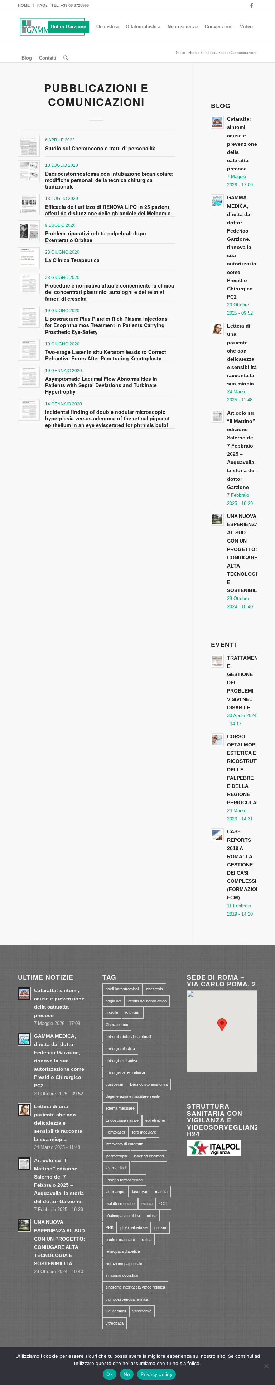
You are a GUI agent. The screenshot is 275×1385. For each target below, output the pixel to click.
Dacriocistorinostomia (149, 1084)
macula (161, 1192)
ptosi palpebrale (134, 1227)
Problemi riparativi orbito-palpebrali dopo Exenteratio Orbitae (95, 236)
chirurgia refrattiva (121, 1061)
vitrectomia (141, 1311)
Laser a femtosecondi (124, 1180)
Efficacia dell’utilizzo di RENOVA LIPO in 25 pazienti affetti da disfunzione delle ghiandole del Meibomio (108, 210)
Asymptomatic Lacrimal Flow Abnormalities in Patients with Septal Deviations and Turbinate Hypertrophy (101, 385)
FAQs (42, 5)
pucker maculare (120, 1240)
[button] (222, 1024)
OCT (163, 1203)
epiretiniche (155, 1120)
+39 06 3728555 (75, 5)
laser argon (115, 1192)
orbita (151, 1216)
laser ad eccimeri (149, 1156)
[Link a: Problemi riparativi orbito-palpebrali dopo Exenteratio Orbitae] (29, 231)
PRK (110, 1227)
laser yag (140, 1192)
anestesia (154, 989)
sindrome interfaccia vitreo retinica (135, 1287)
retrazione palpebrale (124, 1263)
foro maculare (144, 1132)
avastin (112, 1013)
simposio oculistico (122, 1275)
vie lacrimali (116, 1311)
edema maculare (120, 1108)
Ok (109, 1374)
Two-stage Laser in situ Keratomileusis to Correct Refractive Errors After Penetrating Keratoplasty (105, 355)
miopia (147, 1203)
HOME (24, 5)
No (127, 1374)
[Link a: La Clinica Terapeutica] (29, 258)
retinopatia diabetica (123, 1251)
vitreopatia (115, 1323)
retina (146, 1240)
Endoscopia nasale (122, 1120)
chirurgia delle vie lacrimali (128, 1037)
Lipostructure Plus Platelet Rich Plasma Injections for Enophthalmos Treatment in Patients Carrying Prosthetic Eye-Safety (106, 325)
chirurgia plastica (120, 1048)
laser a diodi (116, 1168)
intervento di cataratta (124, 1144)
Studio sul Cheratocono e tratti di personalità (100, 148)
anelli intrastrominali (122, 989)
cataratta (132, 1013)
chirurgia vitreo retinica (125, 1072)
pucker (160, 1227)
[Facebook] (251, 5)
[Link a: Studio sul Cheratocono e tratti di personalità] (29, 146)
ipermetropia (116, 1156)
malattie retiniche (120, 1203)
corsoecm (114, 1084)
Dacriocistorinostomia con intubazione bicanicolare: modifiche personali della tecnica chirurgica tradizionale (109, 180)
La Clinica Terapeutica (72, 260)
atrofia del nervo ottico (147, 1001)
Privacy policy (156, 1374)
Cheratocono (117, 1024)
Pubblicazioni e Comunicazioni (96, 94)
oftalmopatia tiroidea (123, 1216)
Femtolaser (115, 1132)
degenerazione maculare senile (133, 1096)
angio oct (113, 1001)
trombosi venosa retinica (127, 1299)
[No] (266, 1366)
